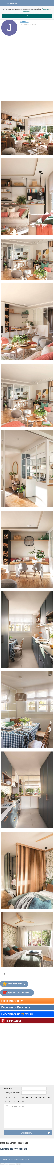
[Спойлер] (14, 1101)
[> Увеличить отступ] (40, 1097)
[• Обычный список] (27, 1097)
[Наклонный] (19, 1097)
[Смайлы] (23, 1101)
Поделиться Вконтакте (15, 1007)
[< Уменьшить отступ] (36, 1097)
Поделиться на (17, 1014)
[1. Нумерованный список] (31, 1097)
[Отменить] (6, 1097)
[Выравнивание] (19, 1101)
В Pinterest (13, 1020)
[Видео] (48, 1097)
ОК (27, 16)
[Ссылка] (10, 1101)
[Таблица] (6, 1101)
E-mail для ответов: (12, 1093)
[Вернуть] (10, 1097)
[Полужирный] (14, 1097)
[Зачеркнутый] (23, 1097)
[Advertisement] (27, 64)
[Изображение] (44, 1097)
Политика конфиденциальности (16, 1159)
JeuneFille (24, 22)
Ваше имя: (8, 1089)
